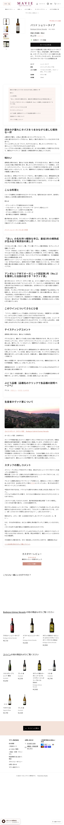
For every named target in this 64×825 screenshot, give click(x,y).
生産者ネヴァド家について (17, 116)
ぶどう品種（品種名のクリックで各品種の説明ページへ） (25, 113)
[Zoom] (18, 26)
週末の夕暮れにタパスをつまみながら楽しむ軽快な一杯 (25, 90)
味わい (12, 93)
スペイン (7, 654)
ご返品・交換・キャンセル (15, 753)
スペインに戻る (33, 728)
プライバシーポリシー (15, 762)
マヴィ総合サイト (14, 767)
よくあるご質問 (13, 749)
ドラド (33, 483)
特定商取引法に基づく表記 (15, 758)
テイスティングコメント (16, 110)
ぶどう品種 (28, 9)
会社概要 (11, 743)
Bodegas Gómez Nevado (38, 29)
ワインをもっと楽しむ (31, 13)
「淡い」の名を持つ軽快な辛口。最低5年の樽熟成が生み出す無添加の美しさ (31, 99)
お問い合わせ (13, 764)
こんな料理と (13, 96)
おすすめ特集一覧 (54, 9)
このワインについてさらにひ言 (18, 107)
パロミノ (13, 390)
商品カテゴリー (9, 9)
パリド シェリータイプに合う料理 (16, 230)
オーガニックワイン (40, 9)
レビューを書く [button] (31, 564)
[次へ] (6, 48)
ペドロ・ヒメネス (23, 390)
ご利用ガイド (13, 746)
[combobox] (7, 4)
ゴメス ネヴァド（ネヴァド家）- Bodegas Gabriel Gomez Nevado (27, 431)
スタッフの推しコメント (16, 119)
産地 (19, 9)
